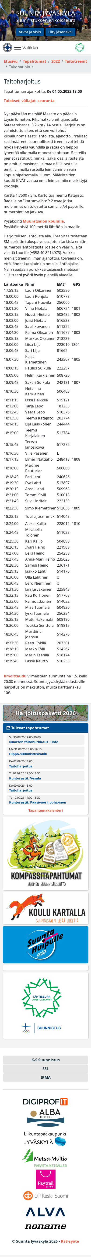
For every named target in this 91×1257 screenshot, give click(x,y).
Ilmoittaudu (15, 676)
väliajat (28, 100)
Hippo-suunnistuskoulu (28, 754)
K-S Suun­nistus (46, 1059)
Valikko (29, 47)
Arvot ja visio (30, 31)
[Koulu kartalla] (45, 908)
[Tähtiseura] (45, 1005)
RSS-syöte (70, 1241)
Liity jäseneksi (60, 31)
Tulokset (12, 100)
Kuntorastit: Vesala (25, 778)
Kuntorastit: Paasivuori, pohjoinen (37, 802)
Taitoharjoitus (20, 766)
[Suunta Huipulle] (45, 944)
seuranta (46, 100)
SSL (45, 1068)
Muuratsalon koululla (43, 221)
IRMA (46, 1077)
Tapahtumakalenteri (45, 810)
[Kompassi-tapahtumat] (45, 853)
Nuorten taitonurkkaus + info (33, 742)
